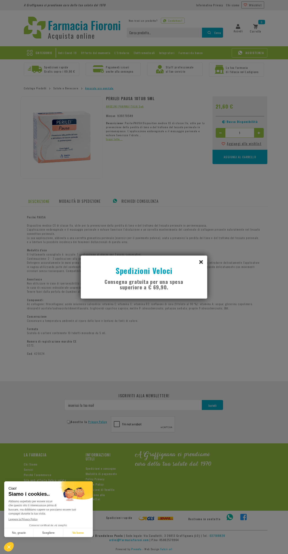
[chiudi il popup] (201, 262)
